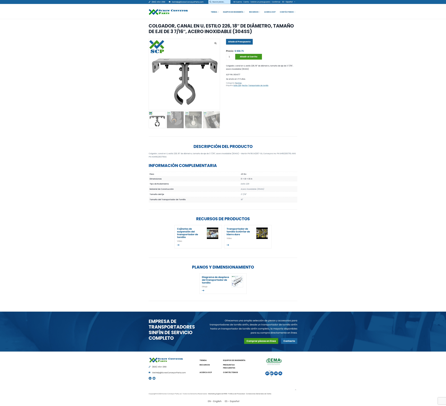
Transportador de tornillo (258, 85)
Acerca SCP (206, 372)
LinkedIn (150, 378)
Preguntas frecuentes (229, 366)
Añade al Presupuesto (239, 41)
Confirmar (276, 2)
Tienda (203, 360)
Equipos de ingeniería (234, 360)
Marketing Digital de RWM (217, 394)
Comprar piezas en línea (261, 341)
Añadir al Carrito (248, 56)
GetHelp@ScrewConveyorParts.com (187, 2)
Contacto (289, 341)
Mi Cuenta (237, 2)
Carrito (246, 2)
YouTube (154, 378)
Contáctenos (230, 372)
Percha (245, 85)
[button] (215, 43)
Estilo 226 (237, 85)
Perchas (238, 83)
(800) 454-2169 (158, 2)
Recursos (205, 365)
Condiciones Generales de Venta (258, 394)
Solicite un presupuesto (260, 2)
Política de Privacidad (236, 394)
